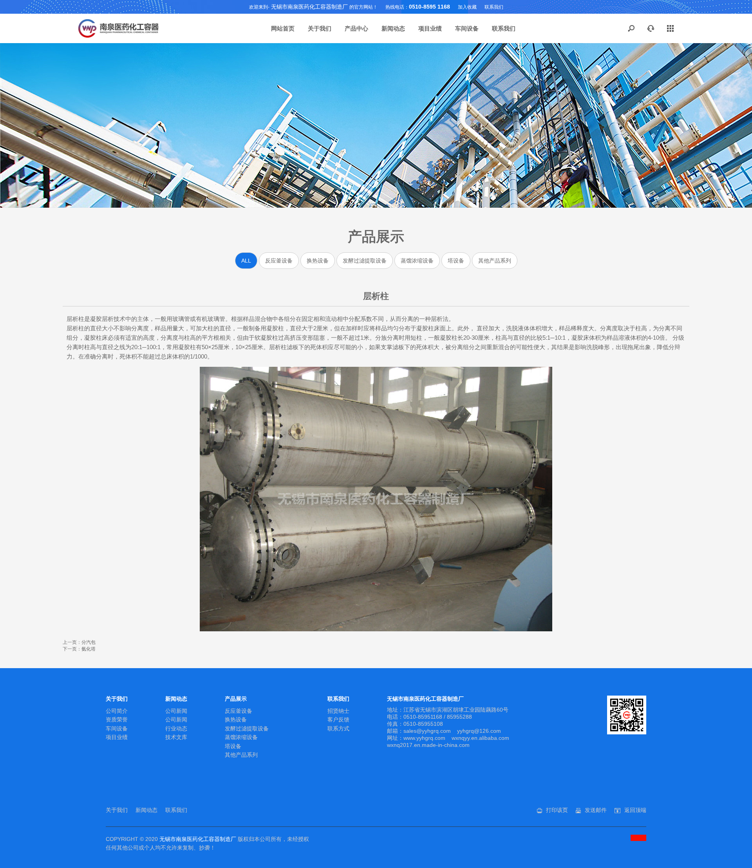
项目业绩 (430, 28)
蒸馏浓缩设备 (417, 260)
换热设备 (318, 260)
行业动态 (176, 728)
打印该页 (557, 810)
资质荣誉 (117, 719)
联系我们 (493, 7)
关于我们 (319, 28)
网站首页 (283, 28)
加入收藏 (467, 7)
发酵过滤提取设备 (365, 260)
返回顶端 (635, 810)
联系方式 (338, 728)
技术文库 (176, 737)
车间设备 (467, 28)
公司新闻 (176, 711)
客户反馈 (338, 719)
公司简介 (117, 711)
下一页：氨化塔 (79, 649)
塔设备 (456, 260)
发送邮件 (596, 810)
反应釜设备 (279, 260)
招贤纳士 (338, 711)
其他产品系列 (494, 260)
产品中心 (356, 28)
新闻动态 (393, 28)
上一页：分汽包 (79, 642)
